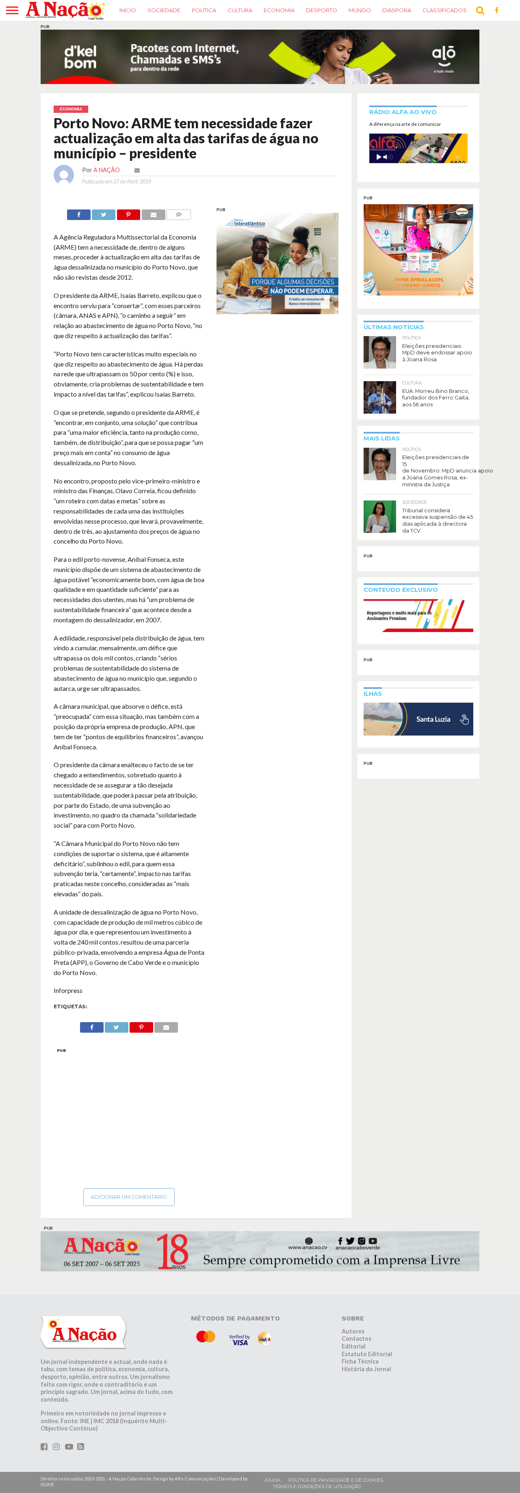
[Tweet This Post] (103, 193)
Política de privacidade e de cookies (335, 1461)
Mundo (360, 10)
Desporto (321, 10)
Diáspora (396, 10)
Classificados (444, 10)
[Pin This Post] (128, 193)
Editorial (354, 1327)
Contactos (356, 1319)
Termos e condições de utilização (317, 1467)
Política (204, 10)
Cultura (240, 10)
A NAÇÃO (106, 150)
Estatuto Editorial (367, 1334)
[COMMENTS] (179, 193)
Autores (353, 1312)
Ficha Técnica (360, 1342)
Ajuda (272, 1461)
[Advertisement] (129, 1097)
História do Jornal (366, 1350)
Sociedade (163, 10)
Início (127, 10)
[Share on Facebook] (79, 193)
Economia (279, 10)
